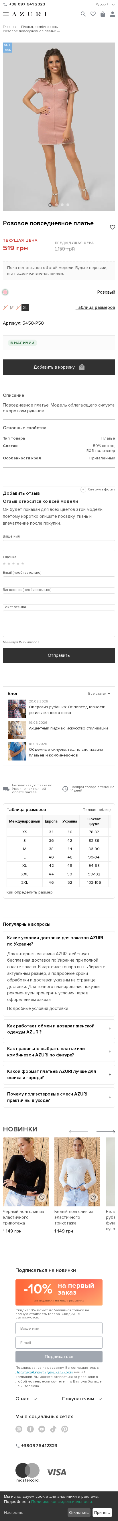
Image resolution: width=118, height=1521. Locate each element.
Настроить (13, 1512)
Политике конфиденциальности (61, 1501)
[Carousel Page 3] (62, 204)
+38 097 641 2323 (27, 4)
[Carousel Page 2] (56, 204)
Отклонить (79, 1512)
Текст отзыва (14, 607)
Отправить (59, 655)
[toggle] (105, 4)
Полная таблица (97, 809)
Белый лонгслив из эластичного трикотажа (73, 1217)
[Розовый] (5, 292)
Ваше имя (11, 536)
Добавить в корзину (54, 367)
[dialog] (59, 1506)
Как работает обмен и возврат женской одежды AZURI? (51, 1029)
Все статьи (99, 693)
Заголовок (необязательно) (27, 590)
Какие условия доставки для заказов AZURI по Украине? (55, 941)
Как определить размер (30, 892)
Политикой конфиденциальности (44, 1372)
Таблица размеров (95, 307)
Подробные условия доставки (37, 1008)
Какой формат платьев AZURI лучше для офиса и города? (51, 1074)
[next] (106, 1132)
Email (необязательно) (22, 572)
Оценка (9, 557)
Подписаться (59, 1357)
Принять (102, 1512)
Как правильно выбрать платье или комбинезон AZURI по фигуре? (46, 1052)
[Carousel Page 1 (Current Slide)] (50, 205)
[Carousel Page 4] (67, 204)
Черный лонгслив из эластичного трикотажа (23, 1217)
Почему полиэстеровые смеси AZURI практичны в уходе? (47, 1097)
